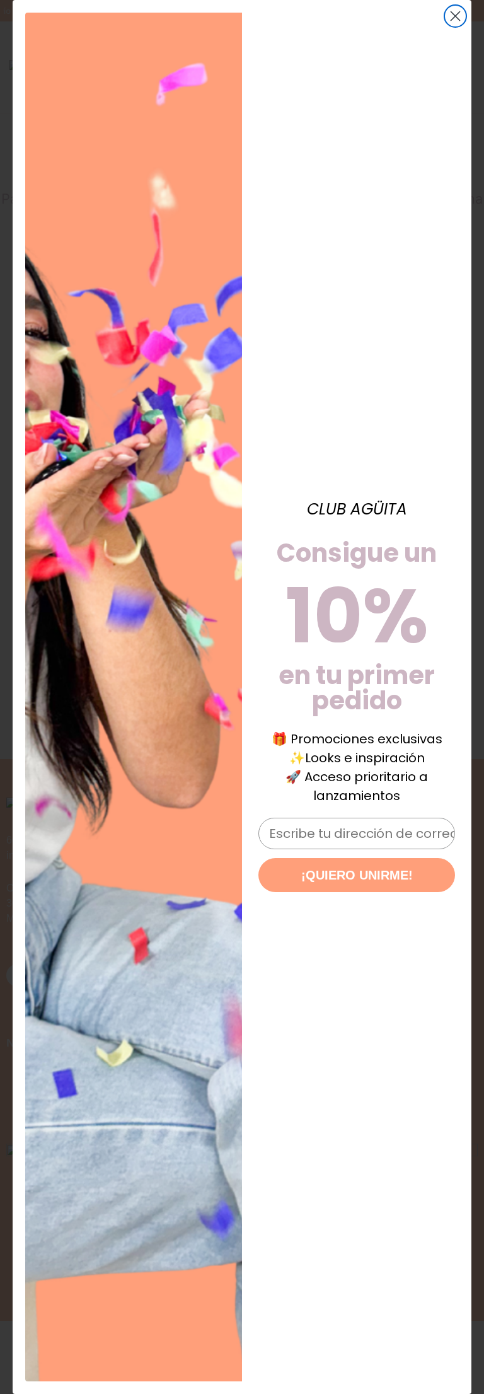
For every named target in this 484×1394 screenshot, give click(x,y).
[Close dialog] (455, 16)
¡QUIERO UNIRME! (357, 875)
